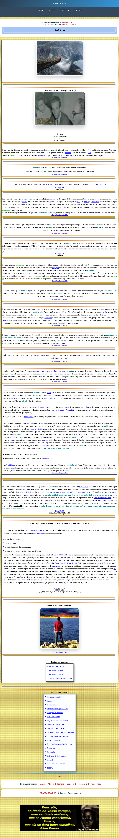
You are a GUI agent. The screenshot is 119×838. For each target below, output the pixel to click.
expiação (55, 268)
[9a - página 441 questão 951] (59, 325)
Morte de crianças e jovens (57, 724)
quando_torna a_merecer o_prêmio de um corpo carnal (70, 492)
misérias (52, 199)
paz (58, 566)
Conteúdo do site (69, 24)
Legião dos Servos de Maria (57, 721)
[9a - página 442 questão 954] (59, 361)
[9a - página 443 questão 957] (60, 473)
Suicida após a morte (56, 666)
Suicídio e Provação (56, 674)
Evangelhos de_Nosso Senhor (66, 563)
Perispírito (69, 410)
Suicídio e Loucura (56, 670)
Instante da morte (53, 717)
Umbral (50, 760)
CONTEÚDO (65, 10)
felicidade (70, 155)
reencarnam (39, 533)
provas (86, 202)
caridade (5, 320)
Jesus (106, 563)
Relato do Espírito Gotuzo (56, 756)
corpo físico (83, 487)
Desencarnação (52, 705)
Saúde (70, 784)
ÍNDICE (52, 10)
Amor (42, 784)
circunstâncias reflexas (102, 498)
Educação (59, 784)
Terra (54, 437)
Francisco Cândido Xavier (34, 530)
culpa (43, 184)
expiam (15, 398)
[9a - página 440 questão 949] (59, 281)
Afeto (50, 784)
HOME (41, 10)
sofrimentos (47, 458)
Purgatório (51, 752)
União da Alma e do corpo (56, 764)
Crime (49, 701)
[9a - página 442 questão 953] (59, 345)
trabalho (68, 153)
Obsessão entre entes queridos (58, 736)
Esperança (80, 784)
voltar (60, 293)
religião (46, 446)
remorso (64, 184)
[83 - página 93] (59, 511)
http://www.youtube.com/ (60, 652)
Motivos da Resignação (55, 728)
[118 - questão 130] (59, 588)
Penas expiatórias (53, 740)
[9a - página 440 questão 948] (59, 233)
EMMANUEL (61, 555)
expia (78, 434)
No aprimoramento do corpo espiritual (61, 732)
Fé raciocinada (94, 784)
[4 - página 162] (59, 188)
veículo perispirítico (25, 492)
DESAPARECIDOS (48, 793)
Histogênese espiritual (55, 713)
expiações (95, 202)
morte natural (28, 417)
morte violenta (45, 407)
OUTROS (79, 10)
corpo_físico (21, 580)
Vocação (50, 768)
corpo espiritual (100, 184)
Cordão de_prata (58, 410)
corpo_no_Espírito (36, 429)
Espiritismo (10, 465)
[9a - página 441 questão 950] (59, 299)
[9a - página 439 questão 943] (59, 157)
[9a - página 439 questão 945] (59, 174)
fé (88, 150)
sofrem (24, 202)
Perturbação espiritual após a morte (60, 744)
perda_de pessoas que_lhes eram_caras (51, 371)
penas (49, 393)
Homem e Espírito (69, 22)
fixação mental (53, 184)
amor (54, 566)
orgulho (104, 312)
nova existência (49, 398)
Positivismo (51, 748)
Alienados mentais (54, 697)
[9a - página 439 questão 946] (59, 215)
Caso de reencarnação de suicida (61, 678)
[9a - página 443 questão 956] (59, 381)
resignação (43, 155)
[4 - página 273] (59, 254)
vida (89, 153)
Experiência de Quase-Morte (57, 709)
